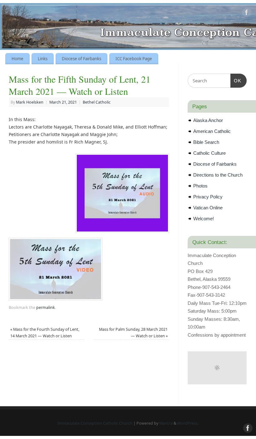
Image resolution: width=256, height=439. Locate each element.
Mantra (166, 423)
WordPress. (188, 423)
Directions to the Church (218, 175)
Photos (200, 185)
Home (17, 58)
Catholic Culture (209, 153)
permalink (45, 307)
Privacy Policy (208, 196)
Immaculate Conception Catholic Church (94, 423)
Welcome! (203, 218)
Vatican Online (208, 207)
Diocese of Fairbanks (81, 58)
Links (42, 58)
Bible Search (206, 142)
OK (236, 80)
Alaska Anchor (208, 120)
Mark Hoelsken (29, 102)
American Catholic (212, 131)
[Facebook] (246, 13)
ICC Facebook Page (134, 58)
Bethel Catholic (97, 102)
